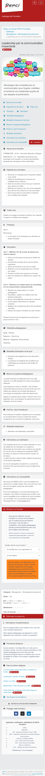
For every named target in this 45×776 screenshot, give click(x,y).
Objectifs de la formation (14, 107)
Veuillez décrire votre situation (15, 545)
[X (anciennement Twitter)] (22, 713)
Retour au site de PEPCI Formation (17, 29)
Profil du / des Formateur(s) (16, 129)
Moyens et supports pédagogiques (18, 124)
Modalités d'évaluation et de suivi (17, 120)
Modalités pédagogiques (15, 116)
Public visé (34, 107)
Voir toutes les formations (16, 697)
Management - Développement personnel (22, 34)
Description (24, 111)
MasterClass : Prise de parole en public (17, 686)
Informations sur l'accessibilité (16, 142)
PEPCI (4, 772)
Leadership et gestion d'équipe (14, 676)
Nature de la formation (14, 102)
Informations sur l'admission (16, 138)
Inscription (37, 142)
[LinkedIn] (29, 713)
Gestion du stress (9, 681)
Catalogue (10, 31)
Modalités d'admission (14, 133)
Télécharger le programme (15, 616)
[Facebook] (16, 713)
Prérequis (9, 111)
